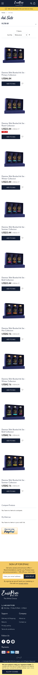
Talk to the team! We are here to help (20, 9)
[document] (19, 669)
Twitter (8, 641)
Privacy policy (6, 626)
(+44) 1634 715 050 (9, 605)
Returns (4, 622)
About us (22, 618)
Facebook (3, 641)
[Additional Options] (9, 534)
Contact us (22, 622)
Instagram (13, 641)
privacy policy (23, 583)
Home (3, 12)
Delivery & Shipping (8, 618)
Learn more (30, 668)
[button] (22, 83)
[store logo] (19, 3)
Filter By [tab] (5, 24)
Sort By (9, 35)
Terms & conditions (8, 629)
